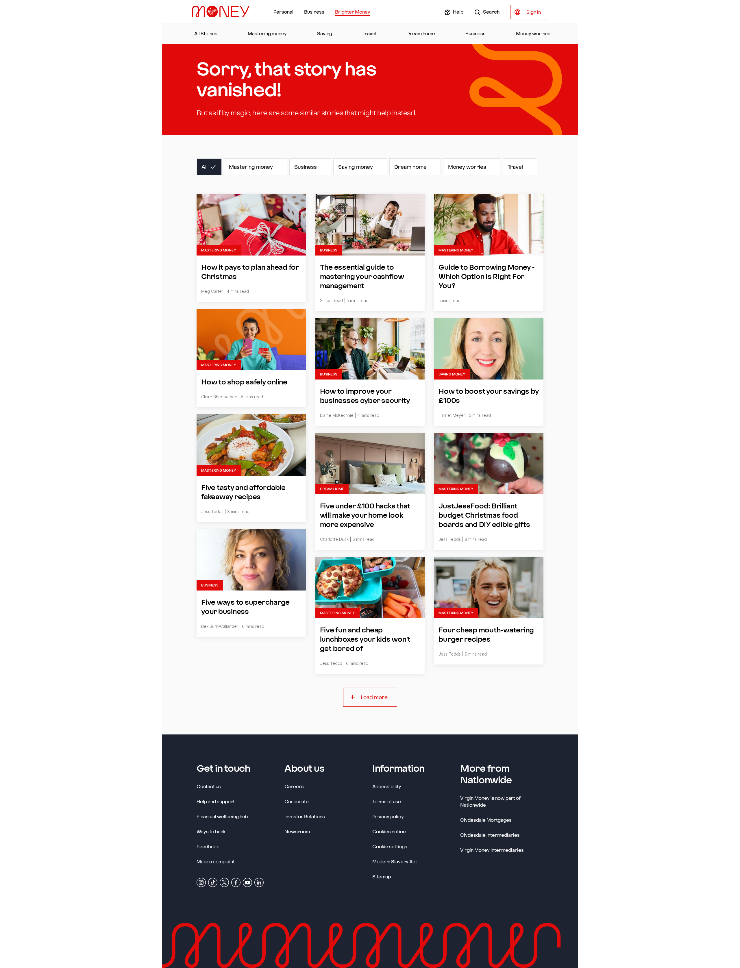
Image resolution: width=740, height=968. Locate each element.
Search (491, 11)
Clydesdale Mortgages (486, 820)
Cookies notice (389, 831)
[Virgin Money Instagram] (201, 882)
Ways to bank (211, 831)
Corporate (296, 801)
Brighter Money (352, 11)
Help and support (216, 801)
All (204, 167)
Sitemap (381, 876)
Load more (374, 697)
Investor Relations (304, 816)
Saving (324, 33)
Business (314, 11)
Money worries (533, 33)
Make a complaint (216, 861)
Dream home (420, 33)
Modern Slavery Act (394, 861)
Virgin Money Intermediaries (492, 850)
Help (457, 11)
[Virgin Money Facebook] (235, 882)
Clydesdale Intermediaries (490, 835)
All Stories (205, 33)
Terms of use (386, 801)
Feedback (208, 846)
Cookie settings (389, 846)
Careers (294, 786)
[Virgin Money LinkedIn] (259, 882)
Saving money (355, 167)
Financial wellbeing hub (222, 816)
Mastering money (267, 33)
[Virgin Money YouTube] (247, 882)
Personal (283, 11)
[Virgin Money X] (224, 882)
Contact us (209, 786)
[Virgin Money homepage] (223, 11)
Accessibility (386, 786)
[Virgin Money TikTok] (212, 882)
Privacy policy (388, 816)
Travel (369, 33)
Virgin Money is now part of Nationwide (490, 801)
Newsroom (297, 831)
